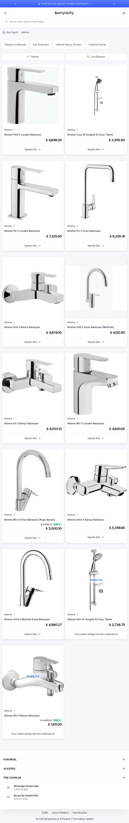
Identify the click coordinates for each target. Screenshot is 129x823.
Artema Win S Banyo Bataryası (22, 715)
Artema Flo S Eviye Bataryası (84, 230)
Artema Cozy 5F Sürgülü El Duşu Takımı (90, 134)
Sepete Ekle (30, 149)
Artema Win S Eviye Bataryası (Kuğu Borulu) (29, 519)
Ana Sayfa (12, 32)
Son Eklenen (98, 56)
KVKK (45, 813)
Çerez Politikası (60, 813)
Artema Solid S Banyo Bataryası (85, 519)
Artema (8, 129)
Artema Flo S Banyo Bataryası (21, 423)
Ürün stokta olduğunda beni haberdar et (96, 634)
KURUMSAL (10, 759)
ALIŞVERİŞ (9, 768)
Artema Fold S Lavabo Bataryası (22, 134)
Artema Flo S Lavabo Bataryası (22, 230)
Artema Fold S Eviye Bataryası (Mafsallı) (90, 327)
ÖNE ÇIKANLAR (12, 777)
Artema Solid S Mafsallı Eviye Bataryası (27, 619)
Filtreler (35, 56)
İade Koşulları (80, 813)
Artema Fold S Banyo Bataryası (22, 327)
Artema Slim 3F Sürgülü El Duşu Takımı (89, 619)
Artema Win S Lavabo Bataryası (85, 423)
